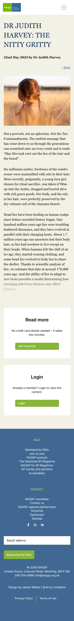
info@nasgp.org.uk (47, 575)
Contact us (37, 503)
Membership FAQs (37, 449)
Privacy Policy (24, 598)
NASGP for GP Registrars (37, 465)
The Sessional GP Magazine (37, 461)
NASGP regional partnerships (37, 507)
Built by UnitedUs (54, 587)
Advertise (37, 510)
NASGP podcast (37, 457)
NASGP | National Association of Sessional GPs (12, 7)
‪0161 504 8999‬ (24, 575)
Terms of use (47, 598)
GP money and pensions (37, 469)
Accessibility (37, 473)
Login (21, 403)
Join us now (37, 453)
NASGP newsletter (37, 499)
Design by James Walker (25, 587)
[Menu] (64, 7)
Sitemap (37, 518)
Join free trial (26, 346)
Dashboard (37, 514)
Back (67, 67)
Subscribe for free (19, 554)
